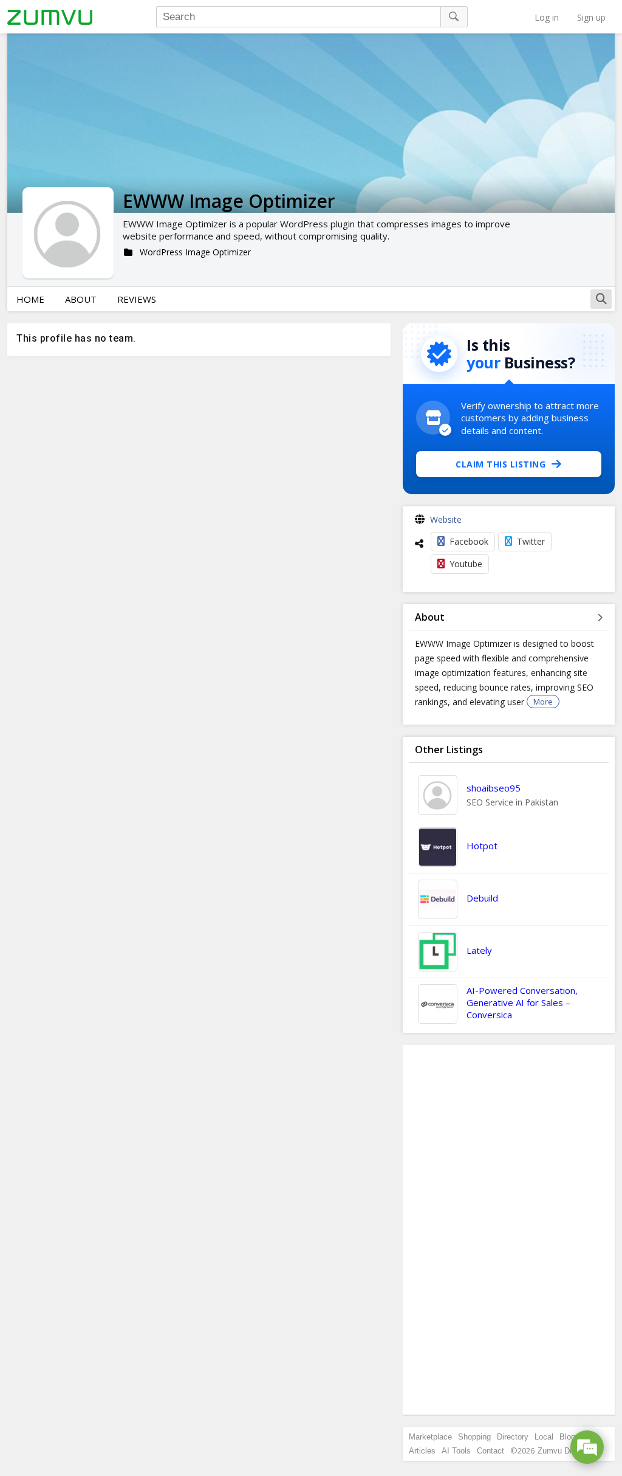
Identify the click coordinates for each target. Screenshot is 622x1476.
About (81, 299)
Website (446, 519)
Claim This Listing (500, 464)
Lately (479, 950)
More (543, 701)
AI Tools (456, 1451)
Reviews (136, 299)
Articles (422, 1451)
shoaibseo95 (493, 788)
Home (30, 299)
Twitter (531, 541)
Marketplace (430, 1437)
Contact (490, 1451)
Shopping (474, 1437)
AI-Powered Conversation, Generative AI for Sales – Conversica (522, 1002)
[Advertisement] (509, 1229)
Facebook (468, 541)
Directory (512, 1437)
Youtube (465, 564)
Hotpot (481, 846)
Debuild (482, 898)
